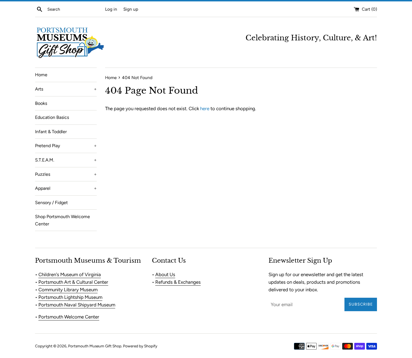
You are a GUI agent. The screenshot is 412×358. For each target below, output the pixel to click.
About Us (165, 274)
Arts (66, 89)
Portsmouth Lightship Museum (70, 297)
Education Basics (52, 117)
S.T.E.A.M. (66, 160)
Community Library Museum (68, 289)
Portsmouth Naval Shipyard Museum (76, 305)
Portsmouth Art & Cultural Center (73, 282)
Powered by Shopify (140, 346)
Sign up (130, 9)
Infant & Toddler (51, 131)
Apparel (66, 188)
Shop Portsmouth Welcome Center (62, 220)
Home (41, 74)
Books (41, 103)
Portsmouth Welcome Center (68, 317)
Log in (111, 9)
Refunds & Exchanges (178, 282)
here (204, 108)
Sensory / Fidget (51, 202)
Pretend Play (66, 145)
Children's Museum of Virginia (69, 274)
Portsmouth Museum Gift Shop (94, 346)
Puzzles (66, 174)
